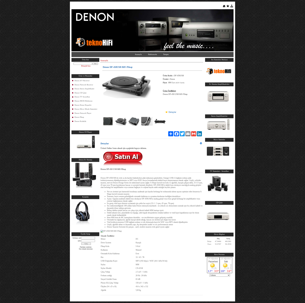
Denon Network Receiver (84, 85)
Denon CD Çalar (81, 93)
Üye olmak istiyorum (86, 249)
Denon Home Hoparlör (83, 105)
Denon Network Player (83, 113)
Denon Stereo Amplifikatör (84, 89)
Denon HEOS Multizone (83, 101)
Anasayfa (138, 54)
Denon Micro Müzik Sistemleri (86, 109)
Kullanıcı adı (77, 238)
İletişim (166, 54)
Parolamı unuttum (86, 247)
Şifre (79, 241)
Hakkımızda (152, 54)
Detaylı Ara (85, 66)
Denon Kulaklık (80, 121)
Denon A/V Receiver (82, 81)
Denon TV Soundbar (82, 97)
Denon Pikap (79, 117)
